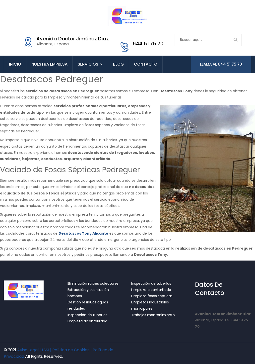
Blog (118, 64)
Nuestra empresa (49, 64)
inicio (15, 64)
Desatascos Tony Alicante (83, 233)
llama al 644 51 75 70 (221, 64)
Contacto (145, 64)
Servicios (88, 64)
